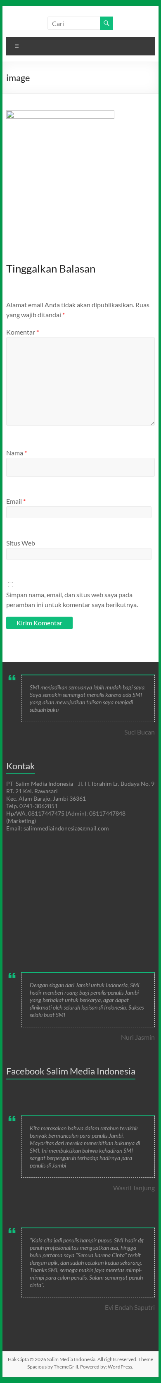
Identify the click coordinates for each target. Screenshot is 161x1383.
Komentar (22, 332)
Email (16, 501)
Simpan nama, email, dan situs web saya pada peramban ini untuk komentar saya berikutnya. (72, 599)
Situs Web (20, 543)
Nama (16, 453)
